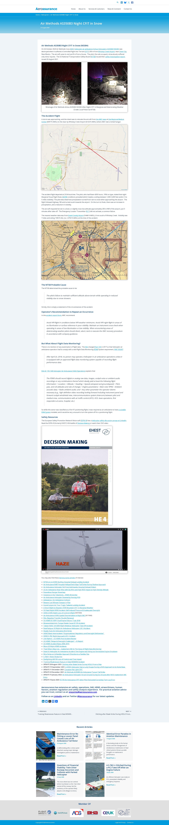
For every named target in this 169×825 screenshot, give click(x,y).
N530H (116, 49)
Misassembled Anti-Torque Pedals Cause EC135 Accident (64, 623)
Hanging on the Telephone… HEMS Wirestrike (60, 595)
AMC (72, 49)
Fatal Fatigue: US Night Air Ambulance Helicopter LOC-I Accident (66, 628)
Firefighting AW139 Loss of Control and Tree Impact (62, 659)
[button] (118, 2)
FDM (96, 349)
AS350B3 (110, 49)
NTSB (93, 57)
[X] (129, 2)
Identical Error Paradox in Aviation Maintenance (118, 734)
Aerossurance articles (67, 578)
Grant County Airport (76, 215)
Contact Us (128, 9)
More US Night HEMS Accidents (55, 646)
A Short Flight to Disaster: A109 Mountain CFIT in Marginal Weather (68, 608)
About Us (82, 9)
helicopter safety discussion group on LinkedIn (109, 420)
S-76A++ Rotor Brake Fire (52, 657)
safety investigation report (115, 57)
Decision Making (83, 423)
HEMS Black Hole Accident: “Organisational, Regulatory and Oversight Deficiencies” (73, 633)
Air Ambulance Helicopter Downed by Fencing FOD (61, 597)
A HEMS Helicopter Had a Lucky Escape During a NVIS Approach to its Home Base (95, 667)
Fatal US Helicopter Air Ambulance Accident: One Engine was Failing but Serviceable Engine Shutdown (80, 651)
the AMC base (101, 119)
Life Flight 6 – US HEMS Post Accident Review (59, 639)
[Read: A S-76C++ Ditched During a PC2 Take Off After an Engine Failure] (94, 780)
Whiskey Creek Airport (106, 51)
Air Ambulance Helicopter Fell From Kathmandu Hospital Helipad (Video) (69, 587)
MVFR (65, 197)
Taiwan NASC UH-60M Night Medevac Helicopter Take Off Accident (68, 626)
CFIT (87, 51)
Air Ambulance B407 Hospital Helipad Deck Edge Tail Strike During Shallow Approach (74, 584)
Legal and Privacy (120, 822)
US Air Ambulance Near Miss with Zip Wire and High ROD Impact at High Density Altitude (75, 590)
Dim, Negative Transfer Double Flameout (58, 618)
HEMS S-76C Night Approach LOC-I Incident (59, 636)
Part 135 (98, 347)
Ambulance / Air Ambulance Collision (56, 600)
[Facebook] (132, 2)
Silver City (122, 51)
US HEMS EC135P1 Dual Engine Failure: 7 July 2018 (61, 621)
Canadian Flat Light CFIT (74, 670)
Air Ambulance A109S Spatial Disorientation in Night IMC (64, 615)
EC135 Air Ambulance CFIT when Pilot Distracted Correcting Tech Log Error (87, 680)
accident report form (53, 315)
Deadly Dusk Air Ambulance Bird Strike (57, 631)
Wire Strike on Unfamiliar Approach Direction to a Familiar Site (66, 654)
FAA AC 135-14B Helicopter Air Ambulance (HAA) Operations (63, 371)
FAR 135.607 (118, 349)
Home (73, 9)
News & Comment (114, 9)
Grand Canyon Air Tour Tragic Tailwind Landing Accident (64, 605)
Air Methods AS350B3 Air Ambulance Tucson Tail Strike (85, 672)
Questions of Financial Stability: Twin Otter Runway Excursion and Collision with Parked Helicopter (68, 770)
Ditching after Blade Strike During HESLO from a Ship (82, 664)
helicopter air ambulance (84, 49)
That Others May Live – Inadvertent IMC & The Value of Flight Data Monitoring (72, 649)
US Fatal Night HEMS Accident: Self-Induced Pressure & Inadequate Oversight (71, 610)
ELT (87, 211)
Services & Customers (96, 9)
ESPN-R (84, 420)
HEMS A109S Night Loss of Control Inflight (59, 613)
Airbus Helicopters (100, 49)
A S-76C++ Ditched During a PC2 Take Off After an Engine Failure (118, 767)
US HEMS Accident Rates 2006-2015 (56, 644)
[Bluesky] (125, 2)
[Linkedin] (121, 2)
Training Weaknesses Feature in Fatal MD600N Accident (63, 662)
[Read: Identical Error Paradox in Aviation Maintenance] (94, 746)
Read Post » (61, 756)
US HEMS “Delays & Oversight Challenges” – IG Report (63, 641)
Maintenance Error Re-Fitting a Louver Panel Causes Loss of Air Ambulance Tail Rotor (68, 737)
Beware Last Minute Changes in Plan (56, 603)
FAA (86, 347)
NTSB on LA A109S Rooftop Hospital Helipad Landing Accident (66, 582)
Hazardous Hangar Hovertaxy (54, 592)
